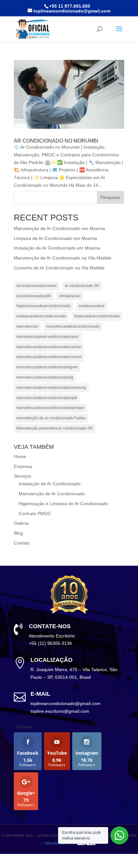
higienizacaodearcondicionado (43, 306)
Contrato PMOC (35, 513)
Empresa (23, 466)
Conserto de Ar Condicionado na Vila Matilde (59, 267)
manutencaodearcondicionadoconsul (49, 357)
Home (20, 456)
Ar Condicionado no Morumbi (56, 141)
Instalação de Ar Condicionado (50, 483)
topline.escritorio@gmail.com (59, 711)
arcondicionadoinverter (36, 285)
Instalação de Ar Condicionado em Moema (57, 247)
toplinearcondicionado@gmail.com (65, 703)
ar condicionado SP (82, 285)
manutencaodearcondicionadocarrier (48, 347)
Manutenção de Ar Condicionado (52, 493)
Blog (18, 533)
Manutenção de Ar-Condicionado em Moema (59, 228)
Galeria (21, 523)
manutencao (27, 326)
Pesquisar (110, 197)
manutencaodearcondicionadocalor (47, 336)
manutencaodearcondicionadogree (47, 367)
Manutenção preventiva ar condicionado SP (54, 428)
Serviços (22, 476)
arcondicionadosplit (33, 296)
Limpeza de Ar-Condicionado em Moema (55, 238)
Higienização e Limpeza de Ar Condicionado (63, 503)
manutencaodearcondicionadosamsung (51, 387)
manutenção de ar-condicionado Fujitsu (51, 418)
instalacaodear (92, 306)
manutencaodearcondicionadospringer (50, 408)
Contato (22, 543)
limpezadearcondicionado (97, 316)
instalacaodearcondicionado (41, 316)
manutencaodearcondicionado (73, 326)
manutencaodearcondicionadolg (44, 377)
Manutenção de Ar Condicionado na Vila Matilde (62, 257)
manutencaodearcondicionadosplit (46, 398)
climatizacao (70, 296)
